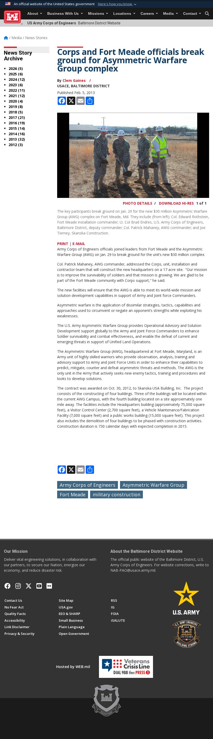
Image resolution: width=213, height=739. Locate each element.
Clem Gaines (75, 80)
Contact (190, 14)
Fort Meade (72, 494)
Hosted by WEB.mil (73, 666)
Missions (96, 14)
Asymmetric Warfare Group (153, 485)
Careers (148, 14)
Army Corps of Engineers (87, 485)
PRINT (62, 243)
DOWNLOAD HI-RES (176, 203)
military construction (116, 494)
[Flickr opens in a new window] (49, 586)
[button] (117, 4)
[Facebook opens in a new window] (7, 586)
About (33, 14)
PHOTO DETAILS (137, 203)
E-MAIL (78, 243)
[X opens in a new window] (28, 586)
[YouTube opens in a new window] (39, 586)
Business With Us (63, 14)
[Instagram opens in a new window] (18, 586)
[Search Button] (207, 14)
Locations (122, 14)
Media (169, 14)
